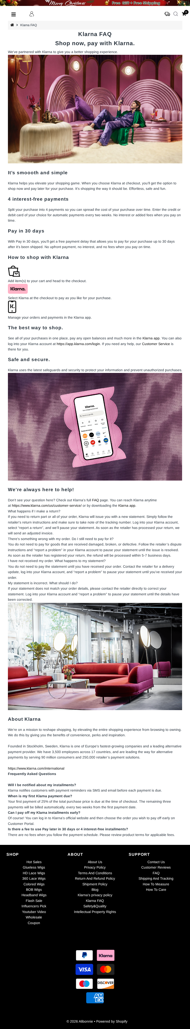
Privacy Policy (95, 867)
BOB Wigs (34, 890)
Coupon (34, 923)
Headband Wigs (34, 895)
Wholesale (34, 917)
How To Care (156, 890)
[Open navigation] (14, 14)
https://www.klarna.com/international (36, 768)
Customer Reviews (156, 867)
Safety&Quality (94, 906)
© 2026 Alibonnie (80, 1021)
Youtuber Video (34, 912)
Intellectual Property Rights (95, 912)
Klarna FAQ (95, 901)
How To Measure (156, 884)
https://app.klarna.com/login (78, 344)
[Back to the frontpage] (12, 25)
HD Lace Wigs (34, 873)
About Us (95, 862)
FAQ (95, 500)
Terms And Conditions (95, 873)
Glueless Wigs (34, 867)
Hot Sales (34, 862)
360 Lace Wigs (34, 878)
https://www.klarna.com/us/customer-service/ (47, 505)
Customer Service (156, 344)
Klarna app (151, 338)
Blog (95, 890)
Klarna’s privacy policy (95, 895)
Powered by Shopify (111, 1021)
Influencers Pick (34, 906)
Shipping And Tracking (156, 878)
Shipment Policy (94, 884)
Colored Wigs (34, 884)
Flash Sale (34, 901)
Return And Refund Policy (95, 878)
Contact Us (156, 862)
